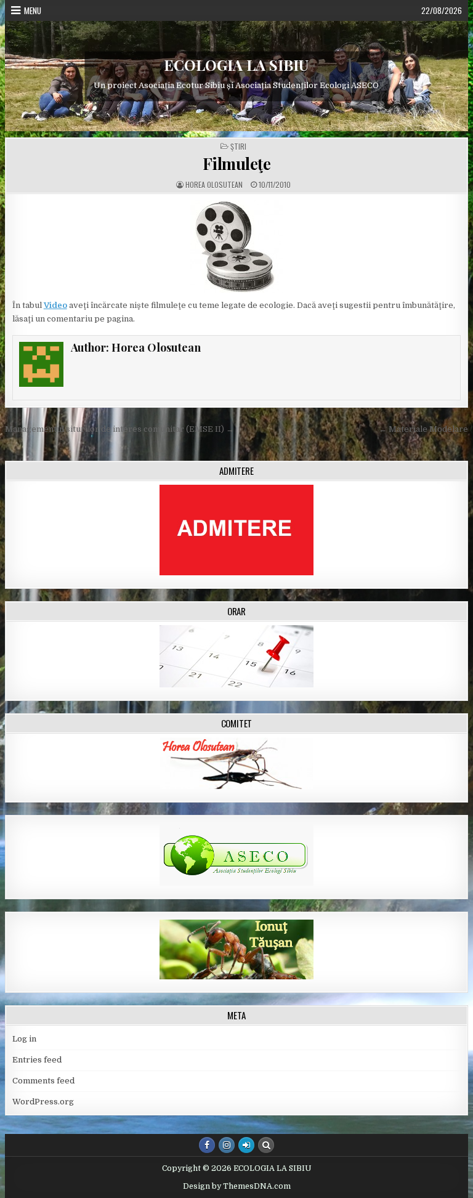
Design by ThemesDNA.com (237, 1186)
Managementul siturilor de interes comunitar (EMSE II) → (119, 429)
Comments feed (43, 1080)
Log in (24, 1038)
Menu (32, 10)
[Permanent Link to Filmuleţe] (236, 246)
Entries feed (37, 1059)
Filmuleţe (237, 163)
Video (55, 305)
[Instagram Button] (227, 1145)
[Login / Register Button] (246, 1145)
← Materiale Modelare (423, 429)
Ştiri (238, 146)
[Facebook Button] (207, 1145)
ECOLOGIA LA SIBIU (236, 65)
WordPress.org (43, 1101)
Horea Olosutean (214, 184)
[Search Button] (266, 1145)
